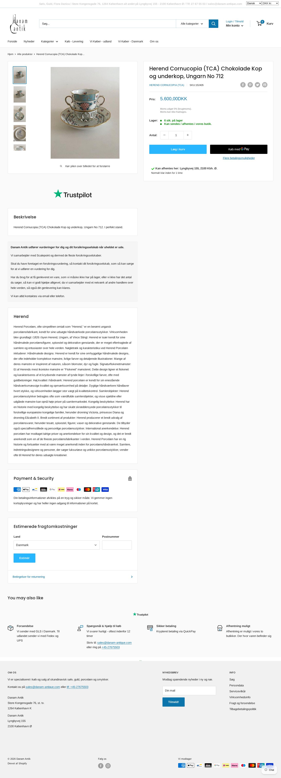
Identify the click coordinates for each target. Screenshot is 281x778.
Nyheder (29, 41)
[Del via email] (264, 84)
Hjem (10, 54)
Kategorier (47, 41)
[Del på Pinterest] (250, 84)
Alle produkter (24, 54)
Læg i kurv (178, 149)
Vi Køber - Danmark (130, 41)
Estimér (24, 558)
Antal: (153, 135)
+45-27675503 (111, 647)
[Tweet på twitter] (257, 84)
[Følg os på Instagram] (108, 765)
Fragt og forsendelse (242, 703)
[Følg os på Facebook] (100, 765)
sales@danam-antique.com (114, 642)
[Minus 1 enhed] (164, 135)
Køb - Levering (74, 41)
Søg (232, 679)
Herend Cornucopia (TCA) (166, 85)
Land (17, 536)
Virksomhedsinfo (239, 697)
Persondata (236, 685)
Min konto (233, 25)
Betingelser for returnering (29, 576)
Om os (154, 41)
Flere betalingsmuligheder (239, 157)
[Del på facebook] (243, 84)
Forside (12, 41)
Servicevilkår (237, 691)
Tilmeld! (173, 702)
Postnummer (110, 536)
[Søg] (213, 23)
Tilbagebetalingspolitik (242, 709)
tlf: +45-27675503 (77, 686)
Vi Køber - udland (100, 41)
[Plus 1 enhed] (188, 135)
